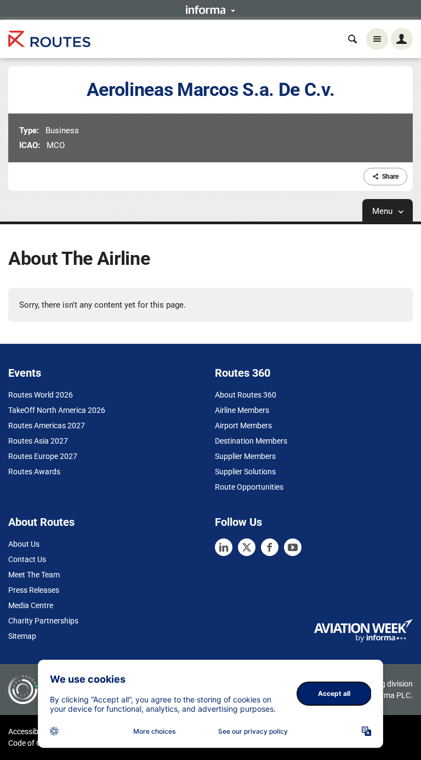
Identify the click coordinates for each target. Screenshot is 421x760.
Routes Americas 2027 (46, 425)
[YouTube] (292, 547)
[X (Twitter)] (246, 547)
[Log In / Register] (402, 39)
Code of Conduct (36, 743)
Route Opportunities (249, 487)
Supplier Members (245, 456)
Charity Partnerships (43, 620)
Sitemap (22, 636)
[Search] (352, 39)
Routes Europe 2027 (42, 456)
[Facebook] (269, 547)
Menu (383, 211)
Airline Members (242, 410)
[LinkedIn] (223, 547)
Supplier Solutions (245, 471)
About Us (23, 544)
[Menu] (377, 39)
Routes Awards (34, 471)
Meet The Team (34, 574)
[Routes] (49, 39)
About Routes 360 (245, 394)
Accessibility (29, 731)
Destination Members (251, 440)
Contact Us (27, 559)
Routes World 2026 (40, 394)
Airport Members (243, 425)
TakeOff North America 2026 (56, 410)
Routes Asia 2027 (38, 440)
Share (390, 176)
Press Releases (33, 590)
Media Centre (30, 605)
